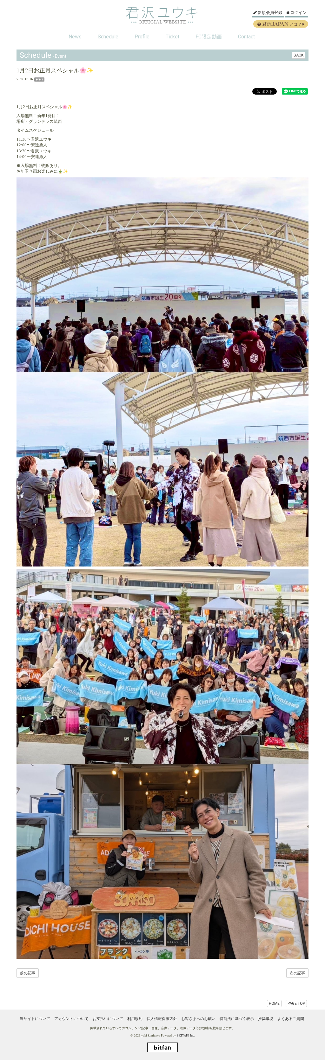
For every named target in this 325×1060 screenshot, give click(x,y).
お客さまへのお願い (198, 1019)
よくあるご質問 (290, 1019)
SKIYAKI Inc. (186, 1035)
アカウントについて (71, 1019)
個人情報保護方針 (162, 1019)
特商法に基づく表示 (237, 1019)
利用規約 (135, 1019)
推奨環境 (265, 1019)
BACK (298, 55)
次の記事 (297, 973)
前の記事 (27, 973)
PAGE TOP (296, 1003)
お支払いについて (108, 1019)
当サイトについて (35, 1019)
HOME (274, 1003)
